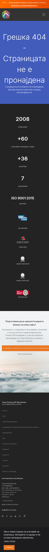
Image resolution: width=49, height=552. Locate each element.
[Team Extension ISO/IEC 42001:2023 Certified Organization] (23, 259)
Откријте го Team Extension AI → (24, 5)
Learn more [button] (9, 541)
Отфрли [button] (9, 547)
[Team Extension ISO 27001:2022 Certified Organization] (23, 276)
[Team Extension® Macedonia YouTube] (15, 516)
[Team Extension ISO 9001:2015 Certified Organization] (22, 292)
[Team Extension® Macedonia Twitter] (3, 516)
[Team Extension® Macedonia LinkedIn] (11, 516)
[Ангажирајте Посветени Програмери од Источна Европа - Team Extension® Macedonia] (7, 14)
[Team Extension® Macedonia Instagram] (19, 516)
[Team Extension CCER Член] (23, 239)
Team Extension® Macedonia (14, 402)
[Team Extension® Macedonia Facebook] (6, 516)
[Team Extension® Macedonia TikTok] (24, 516)
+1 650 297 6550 (7, 500)
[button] (44, 13)
